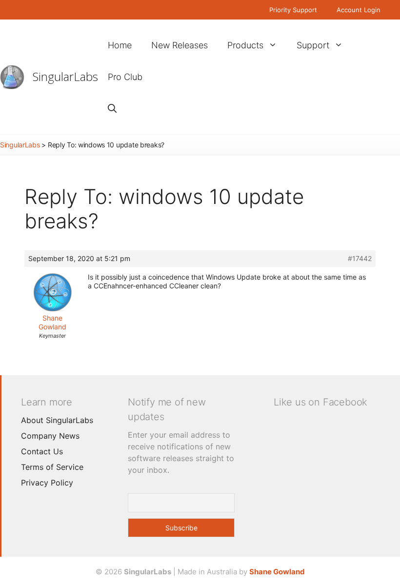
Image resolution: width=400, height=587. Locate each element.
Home (120, 45)
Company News (50, 436)
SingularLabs (65, 76)
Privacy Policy (47, 482)
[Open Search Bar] (112, 108)
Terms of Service (52, 467)
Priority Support (293, 10)
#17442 (360, 258)
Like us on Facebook (320, 402)
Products (245, 45)
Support (313, 45)
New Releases (179, 45)
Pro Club (125, 77)
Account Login (358, 10)
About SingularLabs (57, 420)
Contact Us (42, 451)
